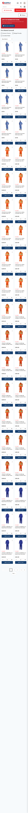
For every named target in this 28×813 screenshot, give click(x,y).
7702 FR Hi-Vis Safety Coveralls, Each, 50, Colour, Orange (19, 239)
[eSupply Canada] (6, 3)
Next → (14, 573)
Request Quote (20, 10)
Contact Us (17, 3)
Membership (8, 10)
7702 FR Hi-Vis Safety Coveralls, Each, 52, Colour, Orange (6, 266)
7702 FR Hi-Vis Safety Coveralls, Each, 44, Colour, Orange (6, 213)
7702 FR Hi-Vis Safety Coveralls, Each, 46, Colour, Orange (19, 213)
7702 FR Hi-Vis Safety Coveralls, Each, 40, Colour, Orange (6, 187)
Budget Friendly (17, 33)
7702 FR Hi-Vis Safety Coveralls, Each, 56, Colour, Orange (6, 292)
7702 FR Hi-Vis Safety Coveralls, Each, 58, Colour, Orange (19, 292)
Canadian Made (6, 35)
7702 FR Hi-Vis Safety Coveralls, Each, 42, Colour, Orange (19, 187)
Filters (23, 15)
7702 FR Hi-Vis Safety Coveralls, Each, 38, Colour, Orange (19, 161)
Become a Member (9, 25)
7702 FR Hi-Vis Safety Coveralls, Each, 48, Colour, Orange (6, 239)
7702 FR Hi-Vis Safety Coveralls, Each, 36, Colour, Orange (6, 161)
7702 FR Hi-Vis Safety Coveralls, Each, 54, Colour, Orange (19, 266)
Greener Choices (7, 33)
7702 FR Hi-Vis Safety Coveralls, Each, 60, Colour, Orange (6, 318)
